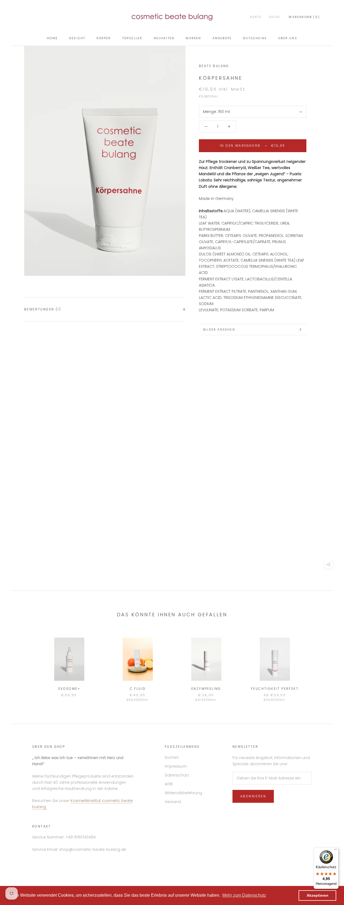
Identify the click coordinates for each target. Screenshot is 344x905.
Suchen (172, 757)
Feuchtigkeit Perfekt (275, 688)
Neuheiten (164, 38)
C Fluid (138, 688)
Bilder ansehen (219, 329)
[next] (316, 664)
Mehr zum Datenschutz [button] (244, 895)
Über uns (287, 38)
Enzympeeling (206, 688)
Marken (193, 38)
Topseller (132, 38)
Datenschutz (177, 775)
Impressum (176, 766)
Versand (173, 801)
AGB (169, 784)
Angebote (222, 38)
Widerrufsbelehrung (183, 793)
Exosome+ (69, 688)
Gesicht (77, 38)
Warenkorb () (304, 17)
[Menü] (335, 850)
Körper (103, 38)
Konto (255, 17)
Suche (274, 17)
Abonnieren (253, 796)
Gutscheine (255, 38)
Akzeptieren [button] (317, 895)
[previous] (28, 664)
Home (52, 38)
